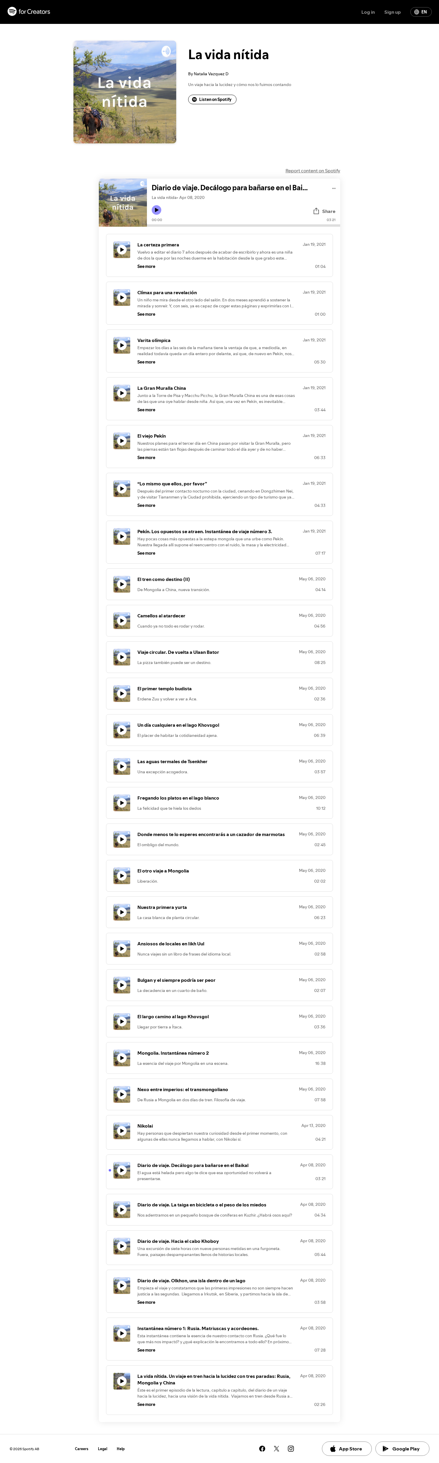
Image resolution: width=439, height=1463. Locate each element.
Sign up (392, 12)
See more (146, 266)
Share (328, 211)
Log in (368, 12)
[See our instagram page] (290, 1448)
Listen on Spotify (215, 99)
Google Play (406, 1448)
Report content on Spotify (312, 170)
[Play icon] (156, 210)
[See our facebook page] (262, 1448)
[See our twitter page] (276, 1448)
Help (121, 1448)
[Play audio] (334, 187)
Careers (81, 1448)
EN (424, 12)
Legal (102, 1448)
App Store (350, 1448)
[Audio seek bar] (243, 225)
